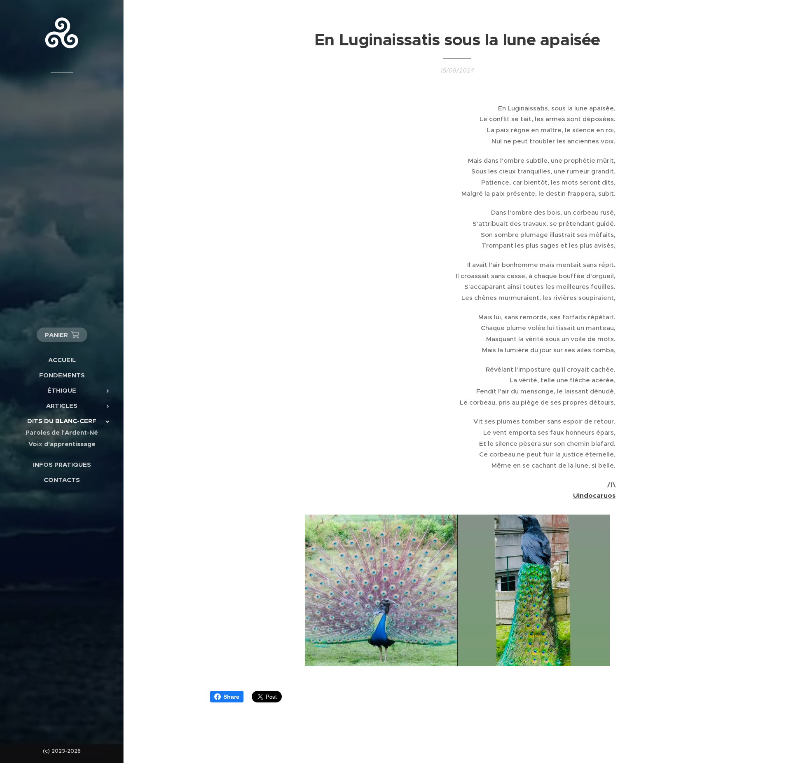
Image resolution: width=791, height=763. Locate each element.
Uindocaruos (594, 496)
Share (231, 696)
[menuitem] (61, 360)
